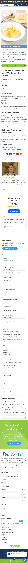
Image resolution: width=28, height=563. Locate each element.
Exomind (4, 506)
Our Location (6, 527)
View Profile (6, 189)
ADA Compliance (20, 551)
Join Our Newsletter (6, 518)
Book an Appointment (10, 248)
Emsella (4, 509)
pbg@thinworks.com (8, 482)
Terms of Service (7, 529)
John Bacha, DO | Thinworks (13, 178)
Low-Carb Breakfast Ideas (9, 147)
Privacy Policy (14, 551)
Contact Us (5, 539)
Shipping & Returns (7, 532)
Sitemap (4, 542)
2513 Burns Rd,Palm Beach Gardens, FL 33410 (10, 475)
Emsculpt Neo (5, 511)
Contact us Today (14, 443)
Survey (4, 537)
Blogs (4, 534)
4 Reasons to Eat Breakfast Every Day (12, 151)
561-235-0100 (6, 479)
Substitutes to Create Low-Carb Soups (12, 149)
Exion (3, 515)
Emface (4, 513)
